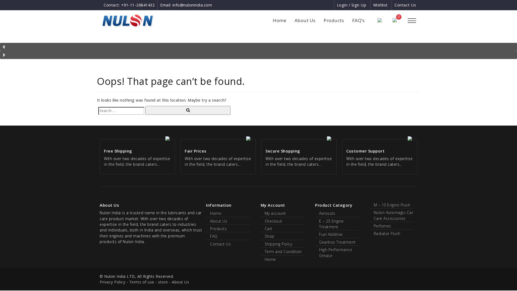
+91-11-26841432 (138, 5)
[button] (258, 47)
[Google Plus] (320, 5)
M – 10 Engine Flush (392, 204)
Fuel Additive (331, 234)
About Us (305, 20)
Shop (269, 236)
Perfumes (382, 225)
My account (275, 213)
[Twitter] (329, 5)
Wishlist (380, 5)
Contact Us (405, 5)
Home (279, 20)
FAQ (214, 236)
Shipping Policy (278, 244)
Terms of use (141, 282)
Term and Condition (283, 251)
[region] (258, 48)
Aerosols (327, 213)
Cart (269, 228)
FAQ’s (358, 20)
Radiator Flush (387, 233)
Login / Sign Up (351, 5)
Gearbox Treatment (337, 242)
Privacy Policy (112, 282)
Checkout (273, 221)
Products (334, 20)
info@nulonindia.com (192, 5)
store (163, 282)
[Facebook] (310, 5)
